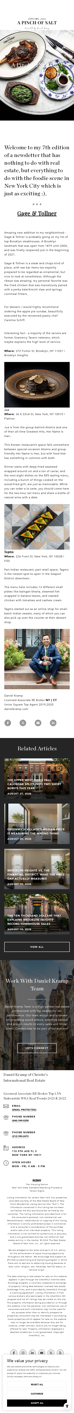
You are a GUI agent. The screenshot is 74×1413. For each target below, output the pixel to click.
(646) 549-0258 (20, 1120)
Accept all (37, 1403)
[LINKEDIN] (32, 1352)
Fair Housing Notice (37, 1184)
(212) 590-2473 (20, 1136)
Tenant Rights (37, 1191)
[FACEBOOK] (13, 1352)
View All (37, 947)
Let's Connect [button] (37, 1048)
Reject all (37, 1384)
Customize (37, 1393)
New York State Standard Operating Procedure (37, 1187)
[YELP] (60, 1352)
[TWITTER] (50, 1352)
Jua (6, 409)
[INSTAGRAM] (23, 1352)
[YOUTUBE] (41, 1352)
